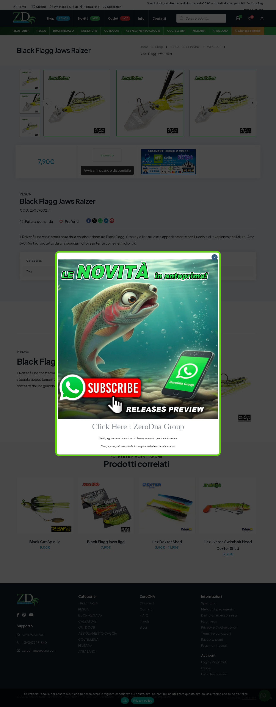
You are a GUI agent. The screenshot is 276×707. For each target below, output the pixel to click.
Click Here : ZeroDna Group (138, 426)
